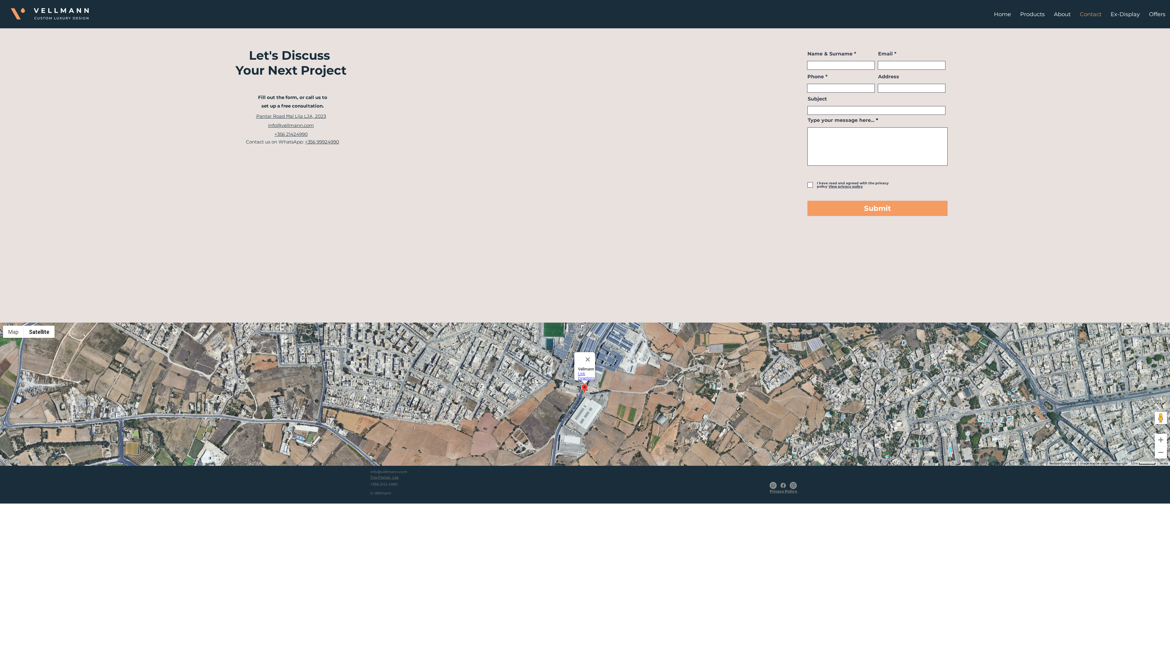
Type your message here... (841, 120)
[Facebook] (783, 485)
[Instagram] (793, 485)
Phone (815, 76)
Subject (817, 99)
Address (888, 76)
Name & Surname (830, 53)
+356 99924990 (322, 142)
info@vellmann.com (388, 471)
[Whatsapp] (773, 485)
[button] (845, 186)
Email (885, 53)
